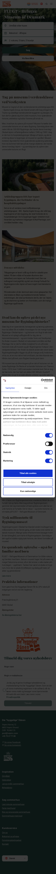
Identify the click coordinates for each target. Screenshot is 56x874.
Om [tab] (46, 388)
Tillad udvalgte (28, 482)
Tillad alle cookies (28, 473)
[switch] (49, 444)
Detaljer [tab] (28, 388)
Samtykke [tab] (10, 388)
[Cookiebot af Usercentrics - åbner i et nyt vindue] (41, 380)
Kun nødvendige (28, 491)
